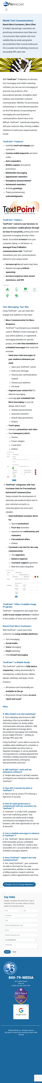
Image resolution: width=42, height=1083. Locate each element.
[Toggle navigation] (6, 9)
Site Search (8, 1032)
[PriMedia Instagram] (21, 1037)
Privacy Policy (17, 1032)
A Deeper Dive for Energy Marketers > (19, 884)
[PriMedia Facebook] (17, 1037)
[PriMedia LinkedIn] (25, 1037)
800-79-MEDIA (21, 977)
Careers (31, 1032)
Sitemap (25, 1032)
